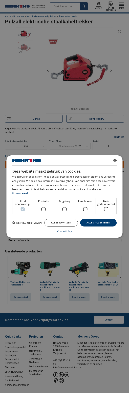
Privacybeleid (20, 193)
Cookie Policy (64, 231)
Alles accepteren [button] (98, 222)
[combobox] (115, 160)
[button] (27, 223)
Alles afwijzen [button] (61, 222)
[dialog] (64, 196)
